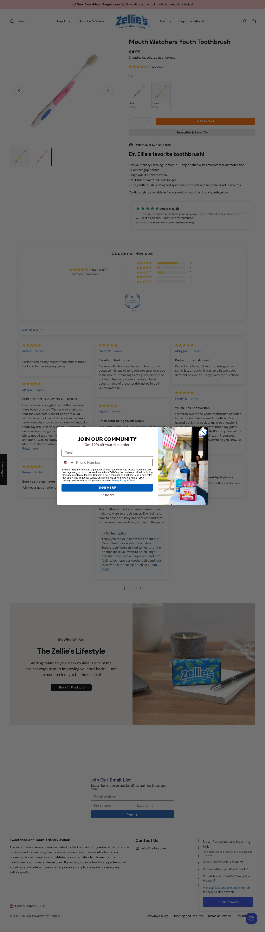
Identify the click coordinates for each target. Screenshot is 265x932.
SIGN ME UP (107, 487)
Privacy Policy (119, 480)
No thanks (107, 495)
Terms (132, 480)
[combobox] (68, 462)
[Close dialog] (203, 432)
